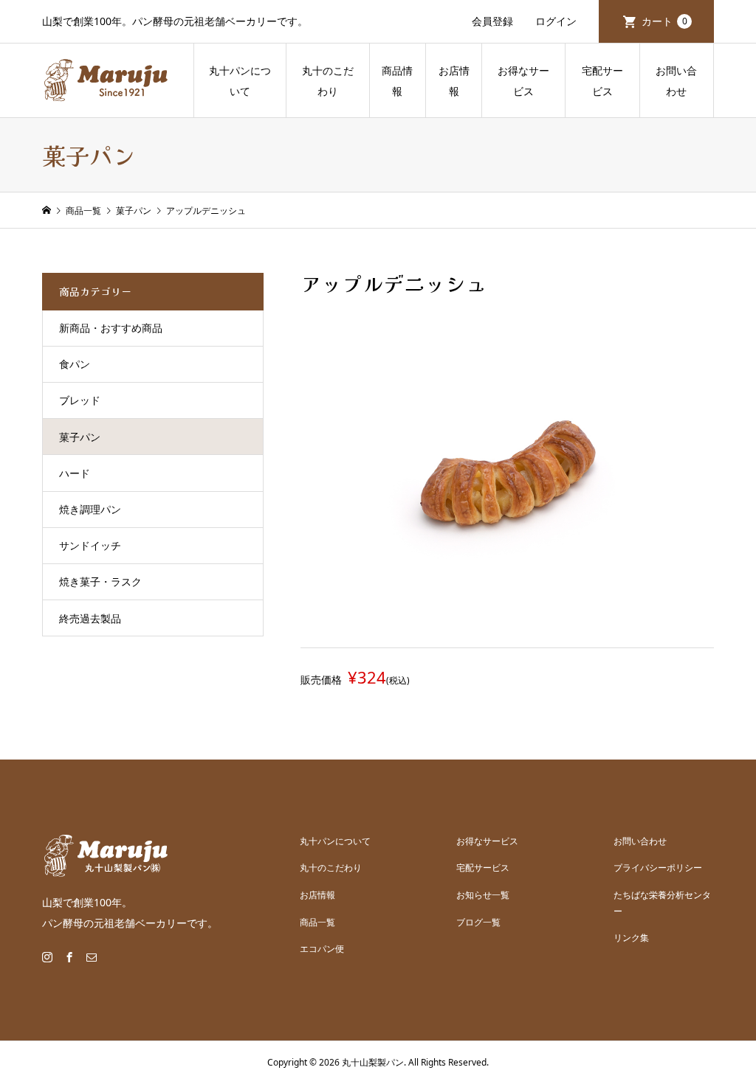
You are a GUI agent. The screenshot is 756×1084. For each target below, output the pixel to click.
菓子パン (79, 437)
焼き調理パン (90, 509)
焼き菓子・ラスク (100, 581)
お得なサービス (523, 80)
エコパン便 (322, 948)
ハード (74, 473)
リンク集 (631, 937)
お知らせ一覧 (482, 895)
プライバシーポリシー (658, 867)
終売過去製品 (90, 618)
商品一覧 (317, 922)
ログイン (556, 21)
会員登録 (492, 21)
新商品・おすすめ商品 (110, 328)
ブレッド (79, 400)
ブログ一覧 (478, 922)
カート (664, 21)
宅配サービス (602, 80)
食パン (74, 364)
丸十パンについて (240, 80)
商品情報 (397, 80)
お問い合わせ (676, 80)
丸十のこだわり (328, 80)
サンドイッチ (90, 545)
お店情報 (454, 80)
